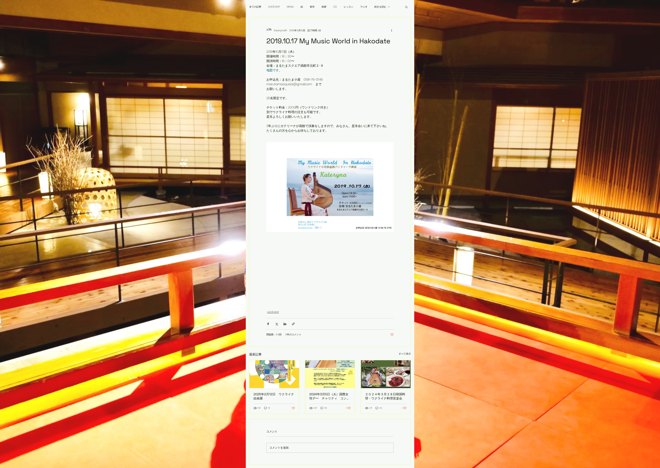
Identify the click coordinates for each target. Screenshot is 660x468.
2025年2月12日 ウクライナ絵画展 (274, 396)
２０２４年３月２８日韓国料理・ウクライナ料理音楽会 (385, 396)
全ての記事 (255, 6)
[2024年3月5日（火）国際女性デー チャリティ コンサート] (330, 374)
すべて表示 (405, 353)
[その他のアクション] (391, 30)
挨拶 (324, 6)
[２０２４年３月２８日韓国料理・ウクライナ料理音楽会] (386, 374)
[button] (406, 6)
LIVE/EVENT (274, 6)
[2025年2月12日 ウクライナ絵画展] (274, 374)
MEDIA (290, 6)
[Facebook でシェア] (268, 324)
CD (335, 6)
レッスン (348, 6)
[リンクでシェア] (293, 324)
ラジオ (363, 6)
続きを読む (380, 6)
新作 (312, 6)
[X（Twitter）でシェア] (276, 324)
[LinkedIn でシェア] (285, 324)
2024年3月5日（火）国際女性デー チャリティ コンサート (329, 396)
